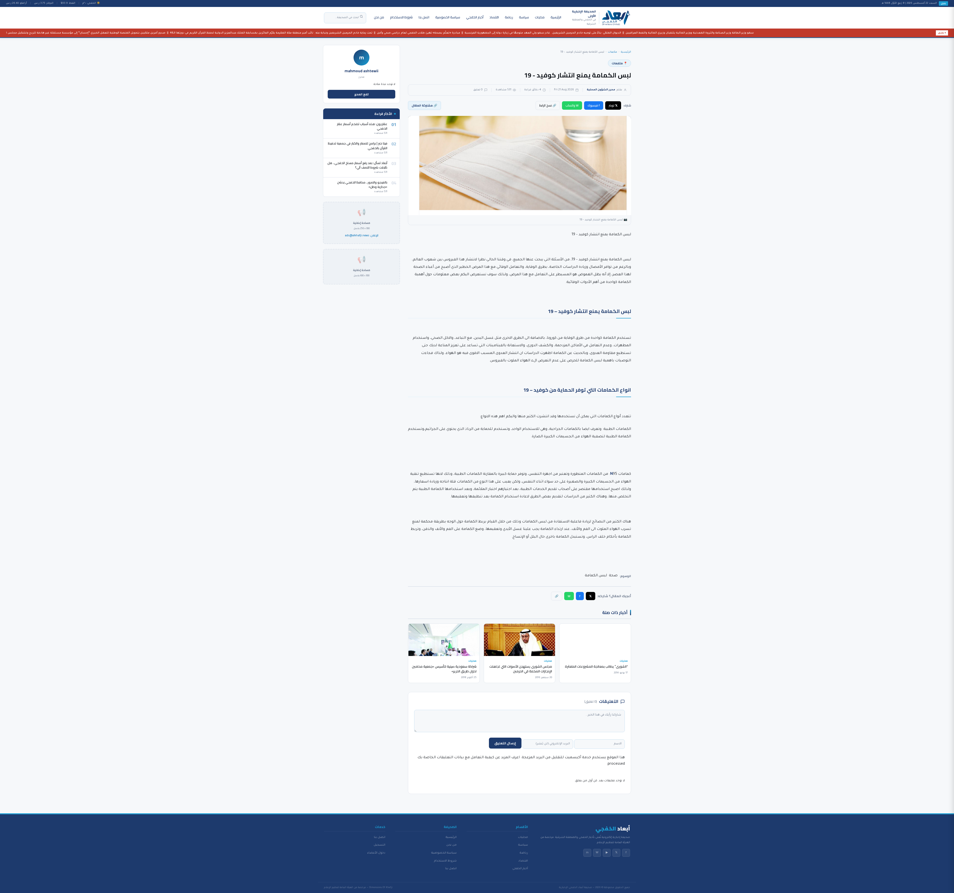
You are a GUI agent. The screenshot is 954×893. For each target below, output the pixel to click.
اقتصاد (494, 17)
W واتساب (572, 105)
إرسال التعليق (505, 743)
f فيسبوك (594, 105)
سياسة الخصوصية (447, 17)
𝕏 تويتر (613, 105)
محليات (540, 17)
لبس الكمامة (596, 576)
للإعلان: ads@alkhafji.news (361, 235)
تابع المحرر (362, 94)
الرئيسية (556, 17)
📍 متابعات (619, 63)
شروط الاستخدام (401, 17)
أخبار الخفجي (474, 17)
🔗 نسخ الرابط (547, 105)
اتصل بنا (424, 17)
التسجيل (379, 845)
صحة (613, 576)
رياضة (509, 17)
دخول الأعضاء (376, 853)
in (587, 852)
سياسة (524, 17)
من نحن (379, 17)
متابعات (612, 52)
